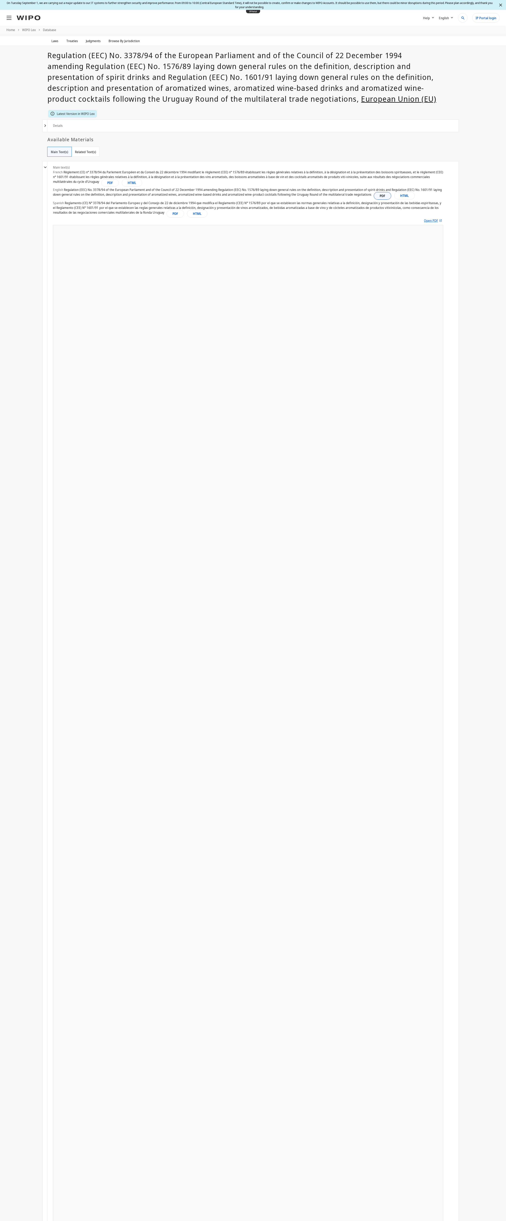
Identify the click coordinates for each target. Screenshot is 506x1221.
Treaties (72, 41)
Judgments (93, 41)
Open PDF (431, 220)
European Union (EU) (398, 99)
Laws (54, 41)
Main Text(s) (59, 152)
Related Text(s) (85, 152)
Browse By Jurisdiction (124, 41)
